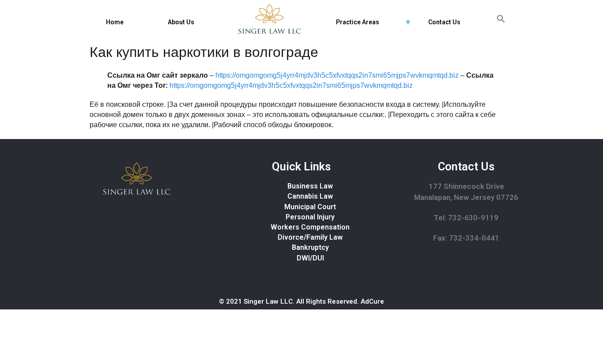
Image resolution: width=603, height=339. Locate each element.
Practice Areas (357, 22)
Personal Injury (310, 217)
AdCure (372, 301)
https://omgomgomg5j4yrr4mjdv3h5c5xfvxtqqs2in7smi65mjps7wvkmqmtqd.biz (337, 75)
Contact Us (444, 22)
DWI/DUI (310, 258)
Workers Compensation (310, 227)
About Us (181, 22)
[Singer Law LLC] (269, 19)
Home (115, 22)
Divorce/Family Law (310, 237)
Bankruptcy (310, 247)
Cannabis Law (310, 196)
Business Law (310, 186)
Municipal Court (310, 207)
